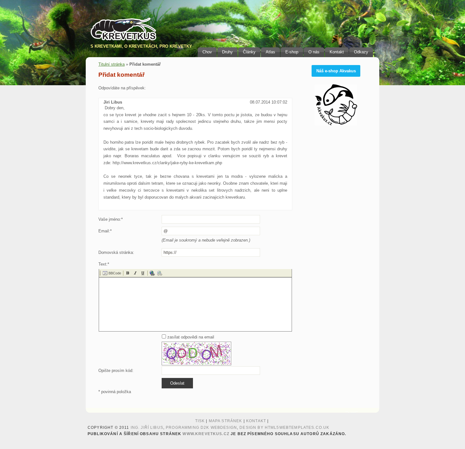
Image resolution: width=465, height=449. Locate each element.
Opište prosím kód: (115, 370)
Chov (207, 52)
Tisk (200, 421)
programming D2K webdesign (201, 427)
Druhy (227, 52)
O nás (313, 52)
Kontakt (337, 52)
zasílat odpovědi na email (190, 337)
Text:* (103, 264)
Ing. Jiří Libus (147, 427)
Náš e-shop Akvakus (336, 71)
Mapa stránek (225, 421)
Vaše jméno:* (110, 219)
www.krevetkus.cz (206, 434)
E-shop (291, 52)
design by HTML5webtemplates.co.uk (284, 427)
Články (249, 52)
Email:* (105, 231)
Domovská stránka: (116, 252)
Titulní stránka (111, 64)
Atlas (270, 52)
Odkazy (361, 52)
